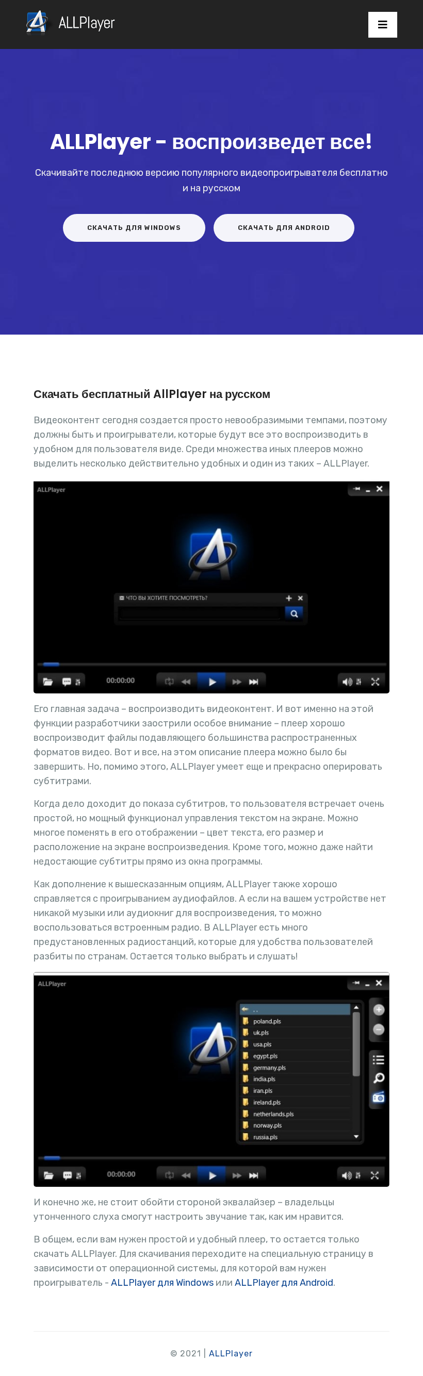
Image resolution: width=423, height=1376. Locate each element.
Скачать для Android (284, 227)
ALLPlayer (231, 1353)
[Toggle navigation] (382, 25)
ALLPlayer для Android (284, 1282)
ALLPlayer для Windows (162, 1282)
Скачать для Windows (134, 227)
